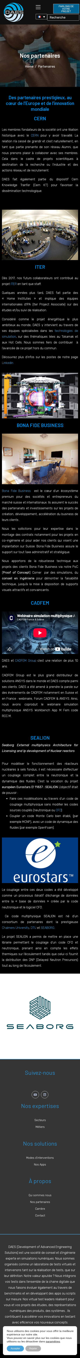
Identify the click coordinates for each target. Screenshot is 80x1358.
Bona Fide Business (17, 491)
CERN (34, 135)
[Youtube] (35, 1094)
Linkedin (7, 363)
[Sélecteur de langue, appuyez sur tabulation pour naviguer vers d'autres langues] (41, 16)
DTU (33, 928)
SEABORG (47, 928)
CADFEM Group (25, 660)
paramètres (53, 1341)
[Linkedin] (44, 1094)
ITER (14, 284)
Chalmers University (15, 928)
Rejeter (33, 1348)
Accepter (15, 1348)
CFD (58, 810)
